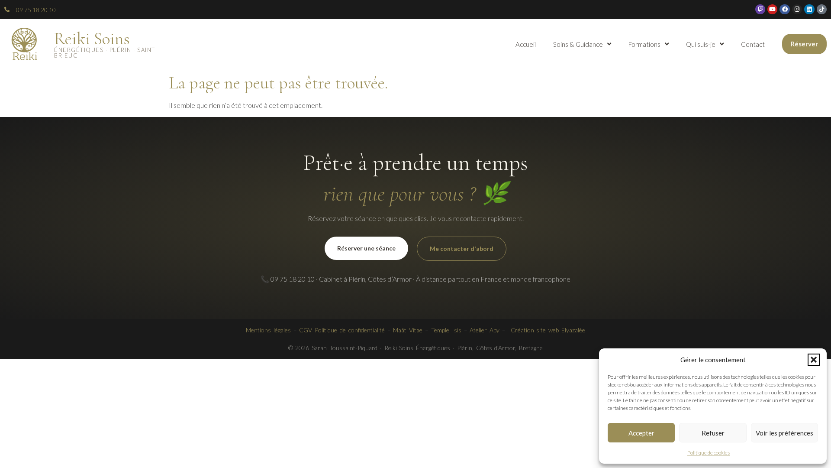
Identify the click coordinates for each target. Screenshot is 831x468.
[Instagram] (797, 9)
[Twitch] (760, 9)
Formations (644, 44)
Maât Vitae (407, 330)
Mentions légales (268, 330)
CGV (305, 330)
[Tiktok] (822, 9)
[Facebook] (784, 9)
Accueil (525, 44)
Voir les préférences (784, 433)
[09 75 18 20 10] (7, 9)
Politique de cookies (708, 452)
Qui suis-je (700, 44)
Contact (753, 44)
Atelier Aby (484, 330)
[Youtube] (772, 9)
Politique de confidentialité (350, 330)
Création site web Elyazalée (548, 330)
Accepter (641, 433)
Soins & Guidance (578, 44)
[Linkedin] (809, 9)
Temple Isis (446, 330)
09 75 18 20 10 (36, 9)
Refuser (713, 433)
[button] (813, 359)
